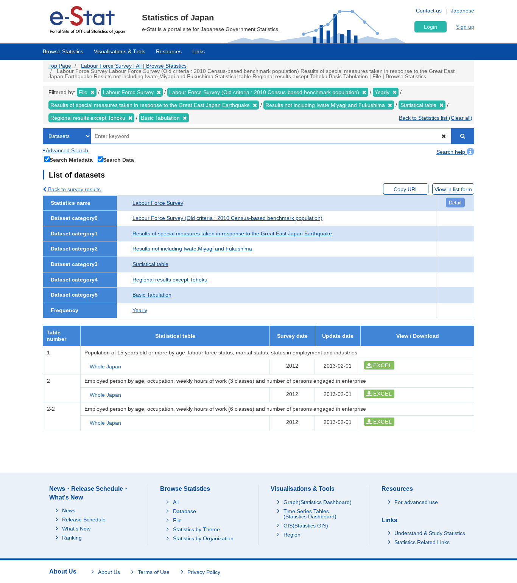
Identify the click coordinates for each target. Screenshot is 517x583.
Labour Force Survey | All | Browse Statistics (134, 66)
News (68, 510)
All (176, 502)
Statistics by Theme (196, 529)
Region (292, 534)
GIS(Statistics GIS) (305, 525)
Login (430, 27)
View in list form (453, 189)
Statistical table (150, 264)
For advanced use (416, 502)
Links (198, 51)
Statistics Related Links (422, 542)
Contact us (429, 10)
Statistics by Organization (203, 538)
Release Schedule (84, 519)
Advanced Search (66, 150)
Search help (451, 152)
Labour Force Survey (157, 203)
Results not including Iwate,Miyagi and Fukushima (192, 249)
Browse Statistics (63, 51)
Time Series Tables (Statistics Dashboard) (309, 514)
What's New (76, 528)
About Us (109, 572)
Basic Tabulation (151, 295)
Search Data (118, 159)
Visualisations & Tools (119, 51)
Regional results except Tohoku (169, 280)
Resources (169, 51)
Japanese (462, 10)
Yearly (139, 310)
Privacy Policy (203, 572)
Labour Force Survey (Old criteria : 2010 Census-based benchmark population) (227, 218)
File (177, 520)
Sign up (465, 27)
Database (184, 511)
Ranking (72, 537)
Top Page (59, 66)
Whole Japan (105, 366)
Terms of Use (154, 572)
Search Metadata (71, 159)
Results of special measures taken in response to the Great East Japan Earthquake (232, 233)
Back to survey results (74, 189)
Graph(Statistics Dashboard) (317, 502)
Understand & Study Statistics (429, 533)
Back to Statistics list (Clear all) (435, 118)
